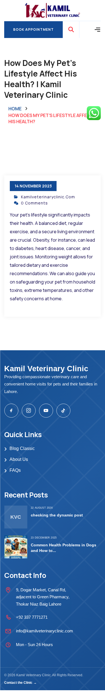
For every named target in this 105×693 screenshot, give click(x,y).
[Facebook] (11, 411)
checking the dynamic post (57, 515)
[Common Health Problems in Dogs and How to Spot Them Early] (15, 546)
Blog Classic (19, 448)
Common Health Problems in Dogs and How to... (63, 548)
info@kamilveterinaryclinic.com (44, 630)
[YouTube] (46, 411)
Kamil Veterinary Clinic (46, 369)
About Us (16, 459)
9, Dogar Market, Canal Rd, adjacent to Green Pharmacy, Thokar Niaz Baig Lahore (42, 596)
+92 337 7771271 (32, 617)
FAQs (12, 470)
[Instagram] (29, 411)
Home (15, 109)
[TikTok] (63, 411)
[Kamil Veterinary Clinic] (53, 10)
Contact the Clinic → (20, 683)
